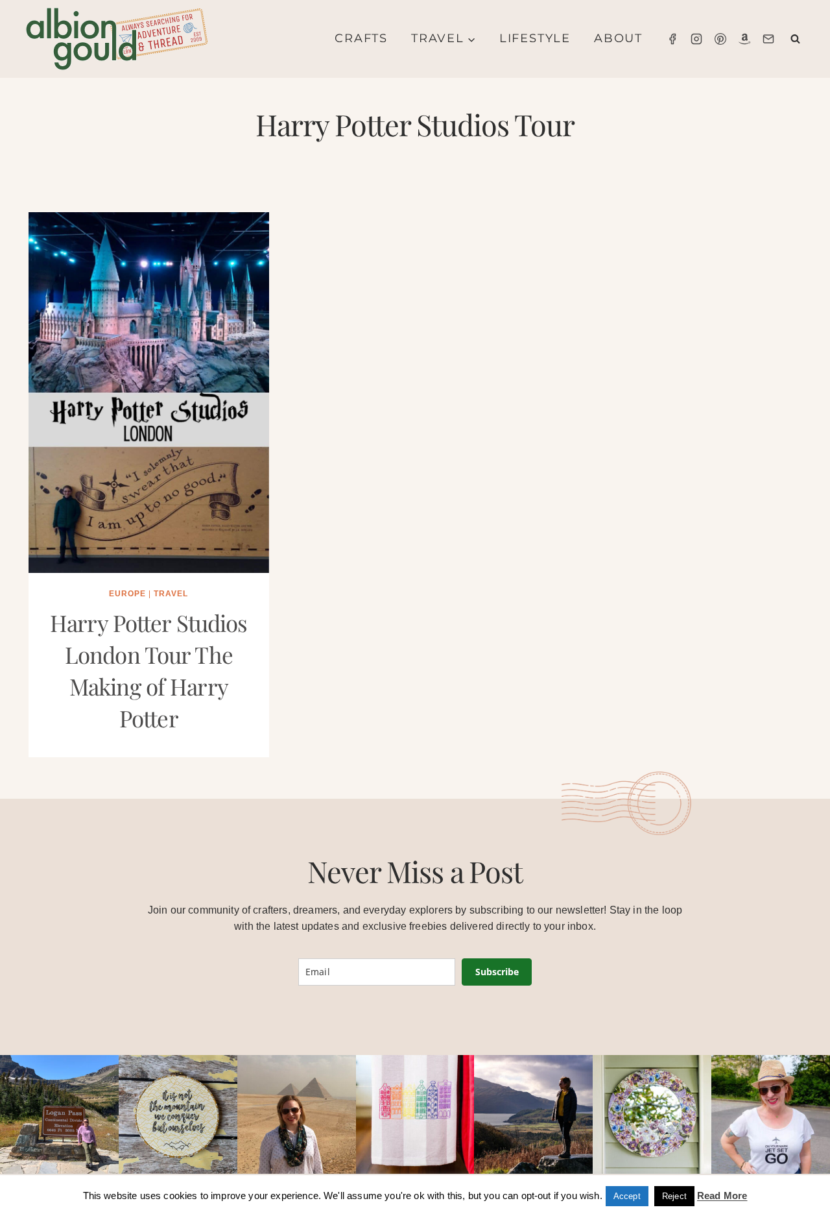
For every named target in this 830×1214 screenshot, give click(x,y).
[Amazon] (744, 39)
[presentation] (149, 392)
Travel (171, 593)
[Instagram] (696, 39)
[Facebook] (672, 39)
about (618, 38)
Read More (722, 1195)
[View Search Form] (795, 39)
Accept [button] (627, 1196)
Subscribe (497, 971)
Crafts (361, 38)
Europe (127, 593)
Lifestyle (535, 38)
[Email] (768, 39)
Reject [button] (674, 1196)
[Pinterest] (720, 39)
